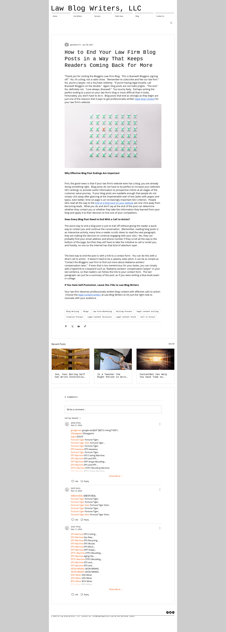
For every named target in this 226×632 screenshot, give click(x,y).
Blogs (86, 311)
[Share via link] (85, 326)
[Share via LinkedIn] (78, 326)
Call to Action (147, 317)
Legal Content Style (126, 317)
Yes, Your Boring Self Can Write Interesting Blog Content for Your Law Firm (70, 375)
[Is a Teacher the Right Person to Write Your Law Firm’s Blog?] (113, 359)
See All (171, 343)
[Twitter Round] (170, 612)
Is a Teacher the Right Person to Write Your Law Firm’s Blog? (112, 375)
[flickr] (173, 612)
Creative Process (74, 317)
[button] (171, 23)
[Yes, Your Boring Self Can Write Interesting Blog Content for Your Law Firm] (70, 359)
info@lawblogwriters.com (103, 616)
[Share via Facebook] (66, 326)
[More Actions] (159, 424)
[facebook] (167, 612)
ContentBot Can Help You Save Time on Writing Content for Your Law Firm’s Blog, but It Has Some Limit (155, 375)
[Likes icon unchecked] (72, 481)
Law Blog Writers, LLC (96, 8)
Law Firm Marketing (102, 311)
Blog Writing (72, 311)
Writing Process (124, 311)
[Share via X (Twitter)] (72, 326)
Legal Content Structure (99, 317)
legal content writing (147, 311)
